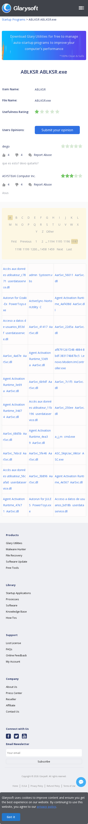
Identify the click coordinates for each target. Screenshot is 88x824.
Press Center (14, 693)
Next (60, 249)
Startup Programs (13, 19)
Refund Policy (53, 786)
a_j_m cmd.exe (65, 437)
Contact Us (12, 711)
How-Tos (11, 618)
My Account (13, 661)
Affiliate (10, 705)
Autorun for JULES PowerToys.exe (40, 505)
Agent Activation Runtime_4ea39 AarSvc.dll (40, 436)
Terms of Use (69, 786)
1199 (26, 249)
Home (15, 786)
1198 (18, 249)
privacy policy (46, 807)
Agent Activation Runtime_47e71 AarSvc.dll (14, 505)
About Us (11, 687)
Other (50, 231)
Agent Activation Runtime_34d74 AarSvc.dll (14, 411)
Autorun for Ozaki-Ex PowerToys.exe (15, 304)
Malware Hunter (16, 549)
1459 (51, 249)
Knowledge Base (16, 611)
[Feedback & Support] (81, 782)
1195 (59, 241)
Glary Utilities (14, 543)
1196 (66, 241)
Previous (26, 241)
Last (69, 249)
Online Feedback (16, 655)
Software (11, 605)
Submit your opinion (57, 130)
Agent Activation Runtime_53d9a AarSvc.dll (40, 359)
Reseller (11, 699)
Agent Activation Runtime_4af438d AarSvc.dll (70, 304)
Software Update (16, 561)
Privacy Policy (36, 786)
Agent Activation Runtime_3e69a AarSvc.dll (14, 385)
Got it (11, 817)
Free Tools (12, 568)
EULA (24, 786)
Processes (12, 599)
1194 (51, 241)
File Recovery (14, 555)
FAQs (9, 649)
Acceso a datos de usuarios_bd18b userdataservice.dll (70, 505)
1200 (33, 249)
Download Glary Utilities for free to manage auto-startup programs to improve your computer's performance (47, 46)
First (14, 241)
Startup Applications (18, 593)
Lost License (13, 643)
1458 (43, 249)
